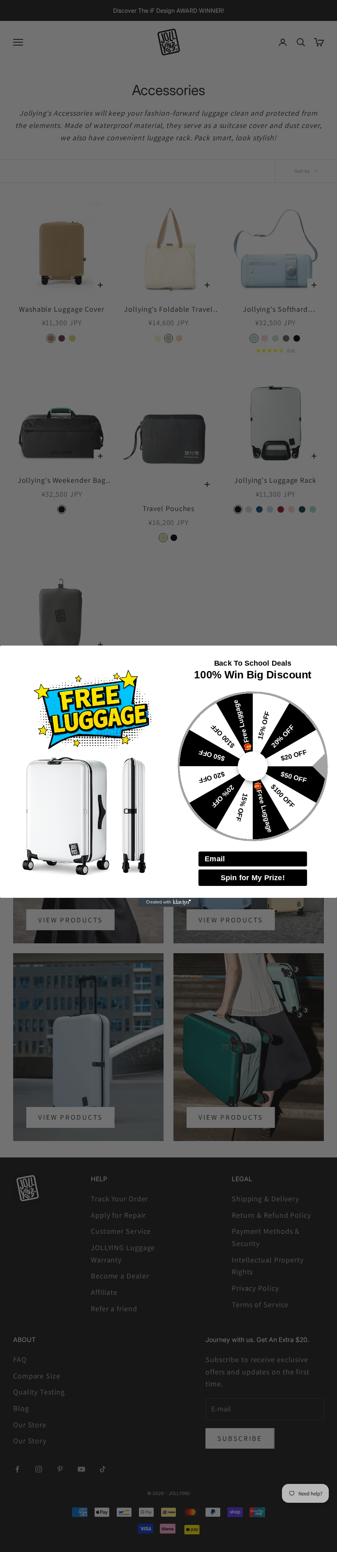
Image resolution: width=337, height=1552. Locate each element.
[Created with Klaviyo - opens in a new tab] (168, 902)
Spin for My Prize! (253, 877)
